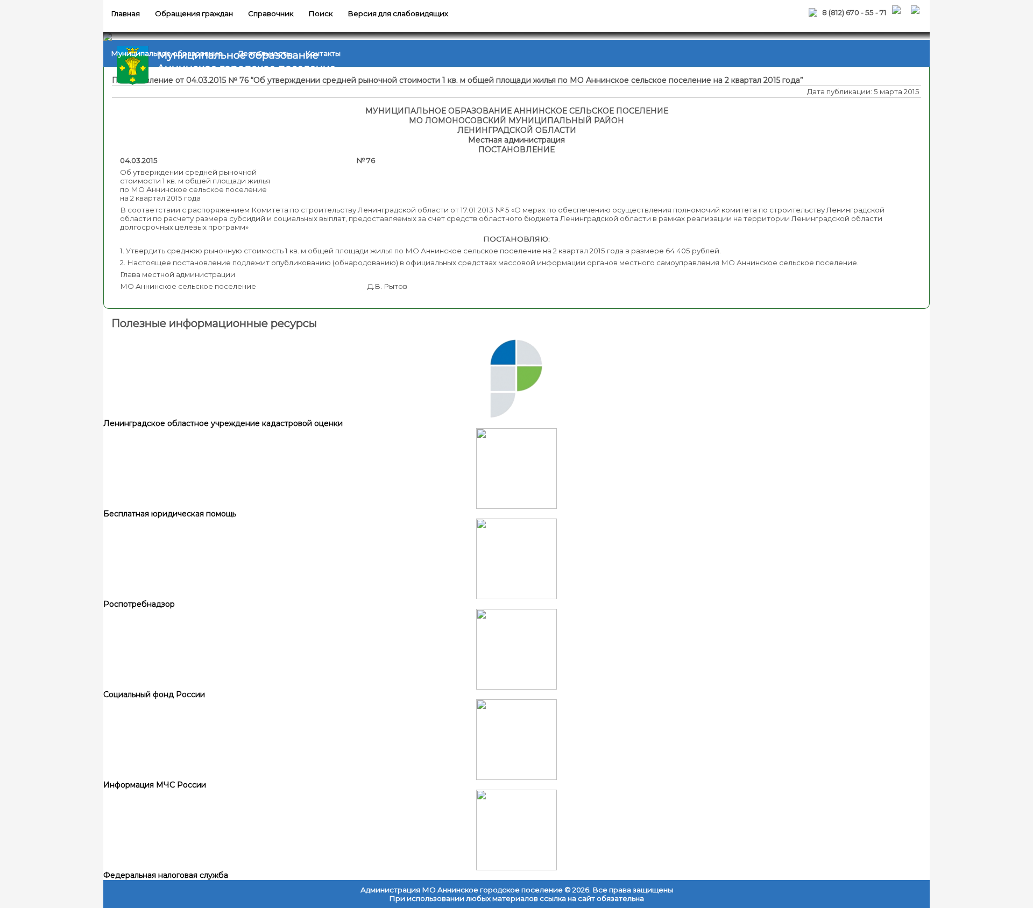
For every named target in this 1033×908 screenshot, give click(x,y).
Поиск (320, 13)
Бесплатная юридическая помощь (169, 514)
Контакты (323, 53)
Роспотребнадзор (139, 604)
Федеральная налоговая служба (165, 875)
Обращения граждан (194, 13)
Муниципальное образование (167, 53)
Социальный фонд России (154, 694)
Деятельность (264, 53)
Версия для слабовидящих (398, 13)
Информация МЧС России (154, 785)
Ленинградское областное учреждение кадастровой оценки (223, 423)
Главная (125, 13)
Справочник (270, 13)
